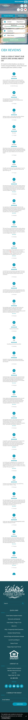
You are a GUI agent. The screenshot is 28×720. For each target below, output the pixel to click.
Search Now (14, 40)
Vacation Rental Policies (14, 633)
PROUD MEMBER (19, 1)
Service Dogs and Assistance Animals (14, 636)
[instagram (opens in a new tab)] (21, 686)
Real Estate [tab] (21, 16)
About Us (14, 626)
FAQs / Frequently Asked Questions (14, 629)
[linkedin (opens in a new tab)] (18, 686)
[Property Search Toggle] (21, 5)
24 (23, 26)
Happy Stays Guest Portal (14, 647)
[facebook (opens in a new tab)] (6, 686)
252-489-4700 (14, 678)
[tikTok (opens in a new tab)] (10, 686)
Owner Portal (14, 643)
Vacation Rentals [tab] (8, 16)
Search (6, 603)
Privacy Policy (5, 718)
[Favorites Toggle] (25, 9)
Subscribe (20, 704)
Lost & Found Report (14, 640)
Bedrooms (14, 25)
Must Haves (10, 35)
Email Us (14, 681)
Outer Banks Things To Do (14, 622)
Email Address (6, 699)
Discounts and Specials (14, 619)
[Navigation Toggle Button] (25, 5)
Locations (10, 31)
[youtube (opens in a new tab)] (14, 686)
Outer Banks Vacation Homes (14, 615)
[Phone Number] (18, 9)
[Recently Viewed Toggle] (21, 9)
